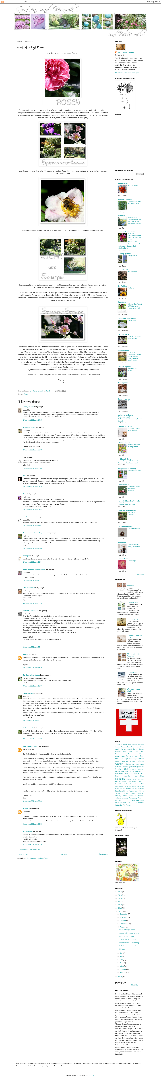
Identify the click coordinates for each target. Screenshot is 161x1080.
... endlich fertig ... (133, 602)
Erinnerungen (133, 758)
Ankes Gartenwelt (125, 199)
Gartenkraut (27, 831)
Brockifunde (140, 754)
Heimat (117, 771)
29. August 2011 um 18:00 (32, 548)
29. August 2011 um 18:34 (32, 562)
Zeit (124, 805)
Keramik (120, 778)
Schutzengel (132, 561)
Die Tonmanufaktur (125, 526)
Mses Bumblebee (125, 270)
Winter (141, 803)
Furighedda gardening (127, 468)
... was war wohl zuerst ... (128, 939)
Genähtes (125, 767)
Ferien (141, 758)
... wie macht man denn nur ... (133, 585)
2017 (120, 892)
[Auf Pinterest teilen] (65, 391)
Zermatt (128, 805)
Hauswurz (140, 769)
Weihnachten (138, 800)
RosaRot (26, 808)
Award (130, 749)
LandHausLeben (29, 517)
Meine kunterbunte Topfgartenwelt (125, 416)
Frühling (140, 761)
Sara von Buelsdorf (30, 746)
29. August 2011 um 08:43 (32, 468)
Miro (142, 784)
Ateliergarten (123, 383)
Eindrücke (122, 302)
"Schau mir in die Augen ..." (133, 655)
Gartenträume (123, 350)
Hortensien (139, 774)
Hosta (117, 776)
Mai (121, 960)
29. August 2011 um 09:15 (32, 486)
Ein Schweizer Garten (31, 675)
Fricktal (132, 761)
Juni (121, 956)
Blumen (130, 754)
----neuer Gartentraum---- (128, 232)
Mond (116, 786)
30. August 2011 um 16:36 (32, 686)
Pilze (117, 791)
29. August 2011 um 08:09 (32, 450)
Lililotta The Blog (125, 427)
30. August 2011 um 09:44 (32, 647)
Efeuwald (121, 216)
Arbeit (117, 749)
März (122, 966)
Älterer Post (103, 854)
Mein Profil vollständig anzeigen (127, 73)
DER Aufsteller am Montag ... (130, 943)
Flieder (117, 761)
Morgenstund (129, 786)
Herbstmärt (139, 771)
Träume (118, 798)
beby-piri (26, 556)
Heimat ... (123, 949)
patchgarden (123, 183)
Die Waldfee (122, 286)
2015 (120, 898)
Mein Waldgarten (124, 367)
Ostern (128, 789)
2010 (120, 976)
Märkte (136, 784)
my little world (139, 786)
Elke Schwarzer (29, 588)
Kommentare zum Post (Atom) (38, 858)
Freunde (124, 761)
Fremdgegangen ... (134, 619)
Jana (25, 494)
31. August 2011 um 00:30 (32, 801)
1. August (118, 744)
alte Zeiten (140, 747)
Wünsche (118, 805)
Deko (128, 756)
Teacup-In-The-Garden (127, 318)
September (124, 924)
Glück (126, 769)
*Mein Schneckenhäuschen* (34, 569)
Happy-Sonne (28, 407)
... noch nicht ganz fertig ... (129, 933)
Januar (123, 972)
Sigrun (25, 654)
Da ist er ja (131, 401)
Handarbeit (133, 769)
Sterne (125, 795)
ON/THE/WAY (132, 272)
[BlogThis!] (58, 391)
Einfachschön (28, 693)
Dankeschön (120, 756)
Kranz (134, 781)
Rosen (141, 791)
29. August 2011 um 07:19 (32, 420)
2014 (120, 901)
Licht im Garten (125, 784)
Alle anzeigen (140, 574)
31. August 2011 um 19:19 (32, 845)
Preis (121, 791)
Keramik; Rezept (131, 779)
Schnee (125, 793)
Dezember (135, 756)
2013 (120, 905)
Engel (126, 759)
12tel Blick (127, 744)
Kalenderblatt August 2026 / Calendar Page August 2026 (135, 306)
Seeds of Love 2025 (134, 470)
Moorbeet (121, 786)
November (124, 917)
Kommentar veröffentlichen (30, 849)
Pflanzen (141, 789)
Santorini (118, 793)
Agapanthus (125, 747)
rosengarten (132, 320)
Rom (136, 791)
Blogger (91, 1075)
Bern (124, 751)
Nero (117, 789)
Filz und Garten (124, 334)
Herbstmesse (119, 774)
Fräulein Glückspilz (30, 611)
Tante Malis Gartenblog (127, 510)
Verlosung (133, 798)
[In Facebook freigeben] (63, 391)
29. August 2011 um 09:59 (32, 509)
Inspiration (127, 776)
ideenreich (122, 543)
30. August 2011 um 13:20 (32, 668)
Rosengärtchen (29, 427)
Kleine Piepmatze (134, 528)
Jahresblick (139, 776)
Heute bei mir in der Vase (126, 505)
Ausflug (123, 749)
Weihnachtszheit (132, 803)
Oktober (123, 920)
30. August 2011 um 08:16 (32, 603)
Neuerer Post (23, 854)
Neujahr (122, 789)
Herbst (131, 771)
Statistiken (135, 985)
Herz (126, 774)
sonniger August (133, 185)
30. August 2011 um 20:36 (32, 739)
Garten (26, 394)
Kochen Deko (126, 781)
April (122, 963)
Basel (135, 749)
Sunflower (131, 288)
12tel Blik (135, 744)
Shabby (132, 793)
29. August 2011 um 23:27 (32, 580)
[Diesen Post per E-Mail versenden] (56, 391)
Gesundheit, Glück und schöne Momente (134, 489)
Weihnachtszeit (120, 803)
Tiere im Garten (136, 795)
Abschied (141, 744)
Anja (24, 475)
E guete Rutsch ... (133, 672)
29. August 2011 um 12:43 (32, 525)
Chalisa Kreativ (124, 559)
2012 (120, 908)
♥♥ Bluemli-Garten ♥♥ (126, 459)
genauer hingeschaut (136, 767)
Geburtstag (130, 764)
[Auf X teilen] (60, 391)
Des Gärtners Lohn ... (127, 936)
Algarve (133, 747)
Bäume (141, 749)
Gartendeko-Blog (125, 485)
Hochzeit (132, 774)
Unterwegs (125, 798)
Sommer (140, 793)
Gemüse (118, 767)
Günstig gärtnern (125, 254)
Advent (117, 747)
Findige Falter (132, 255)
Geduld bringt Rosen (127, 930)
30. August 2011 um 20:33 (32, 720)
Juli (121, 953)
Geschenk (119, 769)
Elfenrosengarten (125, 443)
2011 (120, 911)
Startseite (63, 854)
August (123, 927)
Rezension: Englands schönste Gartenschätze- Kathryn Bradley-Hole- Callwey (134, 356)
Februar (123, 969)
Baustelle (117, 751)
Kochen (117, 781)
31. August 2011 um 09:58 (32, 824)
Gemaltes (140, 764)
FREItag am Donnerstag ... (129, 946)
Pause (134, 789)
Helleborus (124, 771)
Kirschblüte (140, 779)
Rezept (131, 791)
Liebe (131, 784)
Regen (125, 791)
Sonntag (118, 795)
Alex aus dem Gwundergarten (35, 533)
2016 (120, 895)
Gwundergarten (124, 399)
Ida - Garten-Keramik (126, 53)
